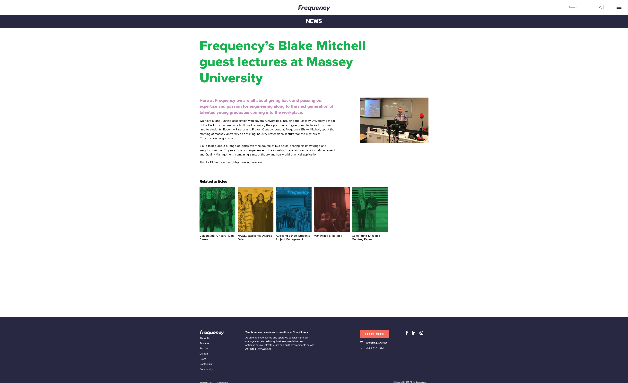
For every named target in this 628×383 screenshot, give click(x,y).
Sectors (204, 348)
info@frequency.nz (376, 343)
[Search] (600, 7)
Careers (204, 353)
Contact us (206, 364)
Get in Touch (374, 334)
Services (204, 343)
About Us (205, 338)
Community (206, 369)
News (203, 359)
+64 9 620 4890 (374, 348)
